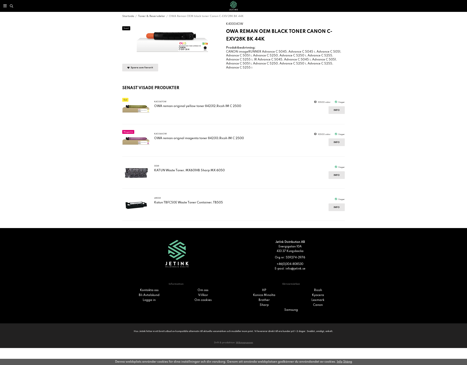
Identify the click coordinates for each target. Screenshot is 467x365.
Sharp (264, 305)
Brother (264, 300)
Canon (318, 305)
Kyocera (318, 295)
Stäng (347, 361)
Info (337, 110)
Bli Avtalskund (149, 295)
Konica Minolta (264, 295)
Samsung (291, 310)
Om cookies (203, 300)
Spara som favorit (141, 67)
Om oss (203, 290)
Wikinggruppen (244, 342)
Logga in (149, 300)
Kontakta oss (149, 290)
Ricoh (318, 290)
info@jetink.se (295, 268)
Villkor (203, 295)
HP (264, 290)
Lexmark (317, 300)
